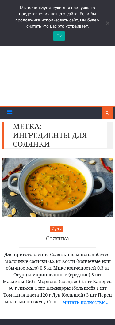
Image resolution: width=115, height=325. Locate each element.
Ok (59, 35)
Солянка (57, 238)
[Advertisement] (57, 74)
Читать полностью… (86, 302)
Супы (57, 228)
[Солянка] (57, 187)
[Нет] (107, 23)
